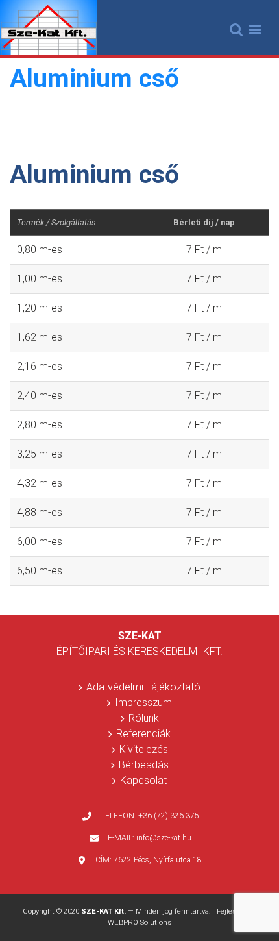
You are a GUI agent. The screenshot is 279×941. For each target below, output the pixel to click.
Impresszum (143, 702)
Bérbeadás (144, 765)
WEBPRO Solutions (139, 922)
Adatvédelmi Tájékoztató (143, 687)
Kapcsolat (143, 780)
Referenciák (143, 733)
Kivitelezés (143, 749)
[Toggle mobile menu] (256, 29)
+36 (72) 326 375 (168, 815)
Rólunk (143, 718)
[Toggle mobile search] (236, 29)
